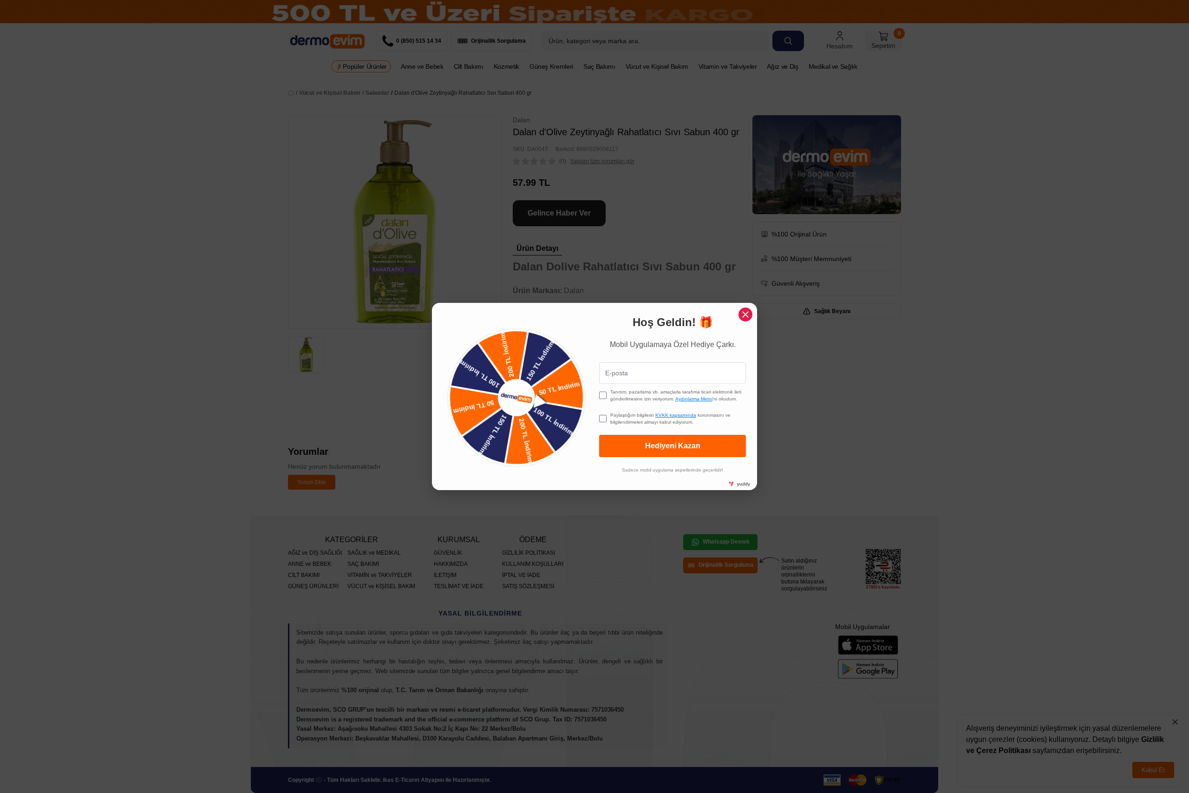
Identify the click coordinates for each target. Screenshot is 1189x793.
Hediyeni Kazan (672, 446)
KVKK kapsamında (675, 415)
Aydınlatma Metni (693, 398)
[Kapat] (745, 314)
